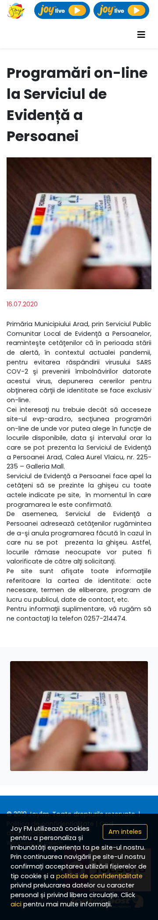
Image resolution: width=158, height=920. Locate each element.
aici (16, 904)
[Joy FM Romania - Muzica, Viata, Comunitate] (16, 10)
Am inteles (125, 831)
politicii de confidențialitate (99, 876)
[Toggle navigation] (141, 34)
